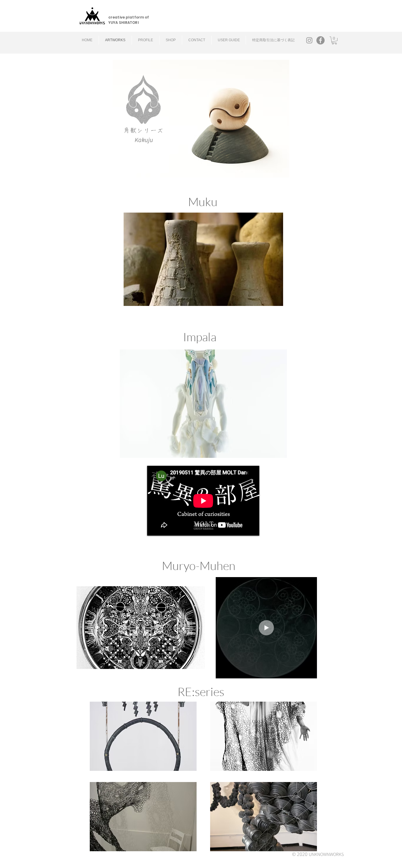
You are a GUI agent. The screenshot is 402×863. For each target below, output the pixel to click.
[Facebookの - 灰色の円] (320, 40)
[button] (334, 40)
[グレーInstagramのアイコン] (309, 40)
